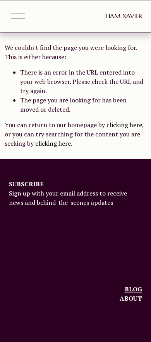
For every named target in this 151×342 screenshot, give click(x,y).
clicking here (124, 125)
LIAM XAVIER (124, 16)
